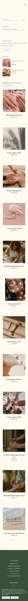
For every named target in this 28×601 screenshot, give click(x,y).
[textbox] (14, 29)
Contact (14, 585)
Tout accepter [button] (14, 597)
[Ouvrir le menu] (24, 4)
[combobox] (14, 86)
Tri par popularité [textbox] (7, 85)
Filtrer (7, 49)
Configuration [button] (6, 597)
